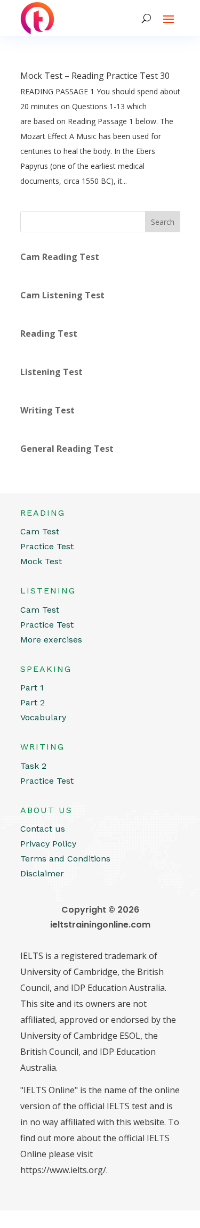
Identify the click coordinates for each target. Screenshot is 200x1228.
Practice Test (47, 546)
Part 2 (32, 702)
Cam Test (39, 531)
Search (162, 222)
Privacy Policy (48, 844)
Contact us (42, 829)
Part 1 (32, 687)
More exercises (51, 640)
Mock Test (41, 561)
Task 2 (33, 766)
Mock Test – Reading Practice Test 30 (95, 76)
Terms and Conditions (65, 858)
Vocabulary (43, 717)
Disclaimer (42, 873)
